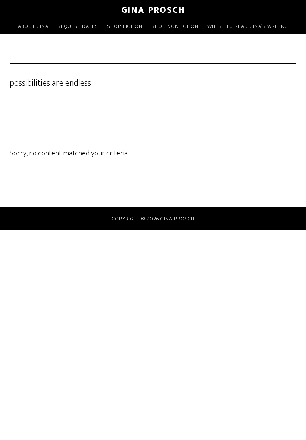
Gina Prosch (153, 10)
